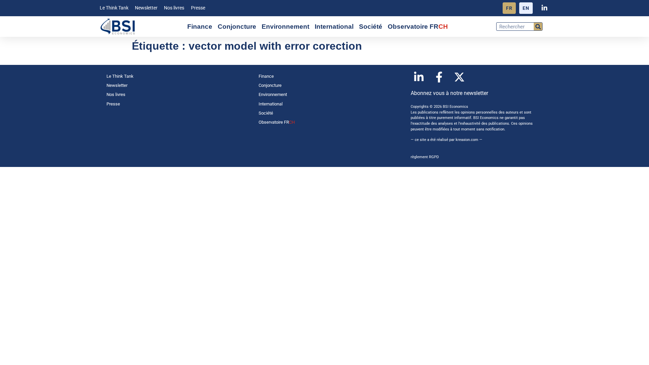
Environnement (285, 26)
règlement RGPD (425, 157)
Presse (198, 8)
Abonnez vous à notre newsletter (449, 93)
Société (370, 26)
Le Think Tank (114, 8)
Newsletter (146, 8)
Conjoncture (237, 26)
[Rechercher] (538, 26)
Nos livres (174, 8)
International (334, 26)
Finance (199, 26)
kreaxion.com (467, 140)
